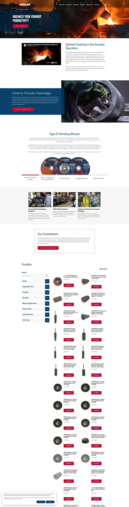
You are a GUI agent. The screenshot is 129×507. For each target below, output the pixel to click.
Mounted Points (98, 178)
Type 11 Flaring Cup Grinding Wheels (47, 178)
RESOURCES (90, 4)
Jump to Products (20, 26)
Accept (41, 501)
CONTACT (96, 4)
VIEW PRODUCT (68, 285)
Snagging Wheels (82, 178)
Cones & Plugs (64, 178)
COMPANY (82, 4)
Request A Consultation (23, 109)
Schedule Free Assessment (48, 248)
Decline (50, 501)
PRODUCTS (69, 4)
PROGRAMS (76, 4)
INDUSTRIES (62, 4)
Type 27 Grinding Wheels (30, 178)
